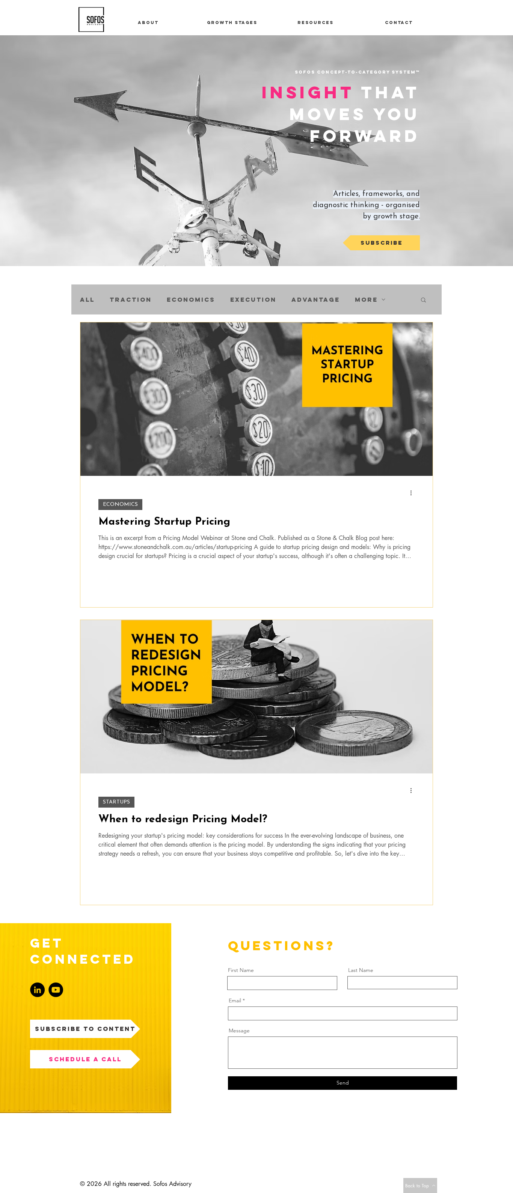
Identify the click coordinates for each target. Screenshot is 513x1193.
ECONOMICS (120, 504)
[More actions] (413, 492)
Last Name (360, 970)
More (366, 299)
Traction (131, 299)
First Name (241, 970)
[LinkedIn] (37, 989)
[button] (423, 300)
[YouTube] (55, 989)
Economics (191, 299)
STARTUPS (116, 802)
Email (235, 1000)
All (87, 299)
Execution (253, 299)
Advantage (315, 299)
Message (239, 1030)
